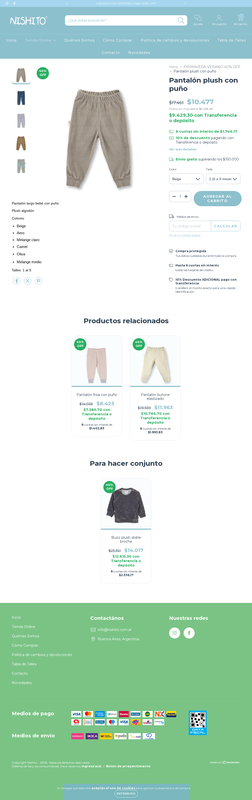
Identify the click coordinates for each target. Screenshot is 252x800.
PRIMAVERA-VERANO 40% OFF (212, 67)
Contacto (111, 52)
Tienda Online (39, 40)
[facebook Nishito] (14, 3)
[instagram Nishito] (7, 3)
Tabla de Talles (232, 40)
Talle (209, 169)
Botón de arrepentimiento (128, 766)
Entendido (126, 793)
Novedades (139, 52)
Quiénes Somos (79, 40)
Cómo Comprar (117, 40)
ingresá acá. (91, 766)
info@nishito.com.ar (115, 629)
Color (173, 169)
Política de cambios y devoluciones (175, 40)
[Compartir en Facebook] (17, 283)
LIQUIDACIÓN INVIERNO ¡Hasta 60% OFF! (126, 3)
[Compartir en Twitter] (28, 283)
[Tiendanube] (224, 763)
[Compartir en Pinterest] (38, 283)
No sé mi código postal (185, 235)
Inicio (11, 40)
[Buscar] (181, 20)
